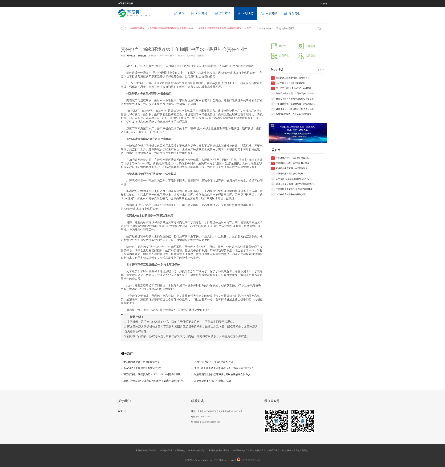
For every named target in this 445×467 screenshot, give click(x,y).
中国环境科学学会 (196, 450)
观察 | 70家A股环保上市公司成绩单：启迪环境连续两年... (154, 380)
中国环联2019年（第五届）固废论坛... (293, 158)
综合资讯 (294, 13)
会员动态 (142, 55)
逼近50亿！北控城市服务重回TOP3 (142, 368)
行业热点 (201, 13)
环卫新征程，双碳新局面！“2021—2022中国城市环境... (153, 374)
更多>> (321, 70)
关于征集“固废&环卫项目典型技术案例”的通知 (160, 28)
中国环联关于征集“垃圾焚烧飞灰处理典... (295, 189)
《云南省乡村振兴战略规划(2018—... (293, 194)
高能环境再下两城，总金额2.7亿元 (212, 380)
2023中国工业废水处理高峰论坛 (290, 83)
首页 (181, 13)
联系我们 (122, 411)
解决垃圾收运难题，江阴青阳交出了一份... (295, 93)
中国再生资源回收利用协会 (172, 450)
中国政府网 (260, 450)
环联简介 (284, 46)
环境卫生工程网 (276, 450)
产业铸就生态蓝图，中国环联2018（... (293, 168)
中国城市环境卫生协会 (146, 450)
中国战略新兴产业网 (242, 450)
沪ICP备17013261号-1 (250, 460)
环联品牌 (310, 46)
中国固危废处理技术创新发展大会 (141, 362)
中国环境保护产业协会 (219, 450)
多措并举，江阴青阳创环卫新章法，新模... (295, 109)
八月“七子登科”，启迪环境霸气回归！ (214, 362)
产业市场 (224, 13)
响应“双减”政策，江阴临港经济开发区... (294, 114)
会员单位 (284, 55)
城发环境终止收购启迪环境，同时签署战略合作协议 (222, 374)
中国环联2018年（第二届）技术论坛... (293, 163)
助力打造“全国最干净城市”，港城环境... (294, 88)
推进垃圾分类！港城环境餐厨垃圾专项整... (295, 98)
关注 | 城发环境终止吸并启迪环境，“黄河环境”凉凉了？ (224, 368)
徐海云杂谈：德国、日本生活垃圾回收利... (295, 184)
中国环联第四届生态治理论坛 (289, 173)
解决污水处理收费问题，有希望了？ (292, 78)
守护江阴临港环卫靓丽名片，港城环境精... (295, 104)
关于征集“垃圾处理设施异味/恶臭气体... (294, 179)
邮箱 (324, 3)
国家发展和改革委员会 (298, 450)
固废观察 (271, 13)
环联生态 (248, 13)
